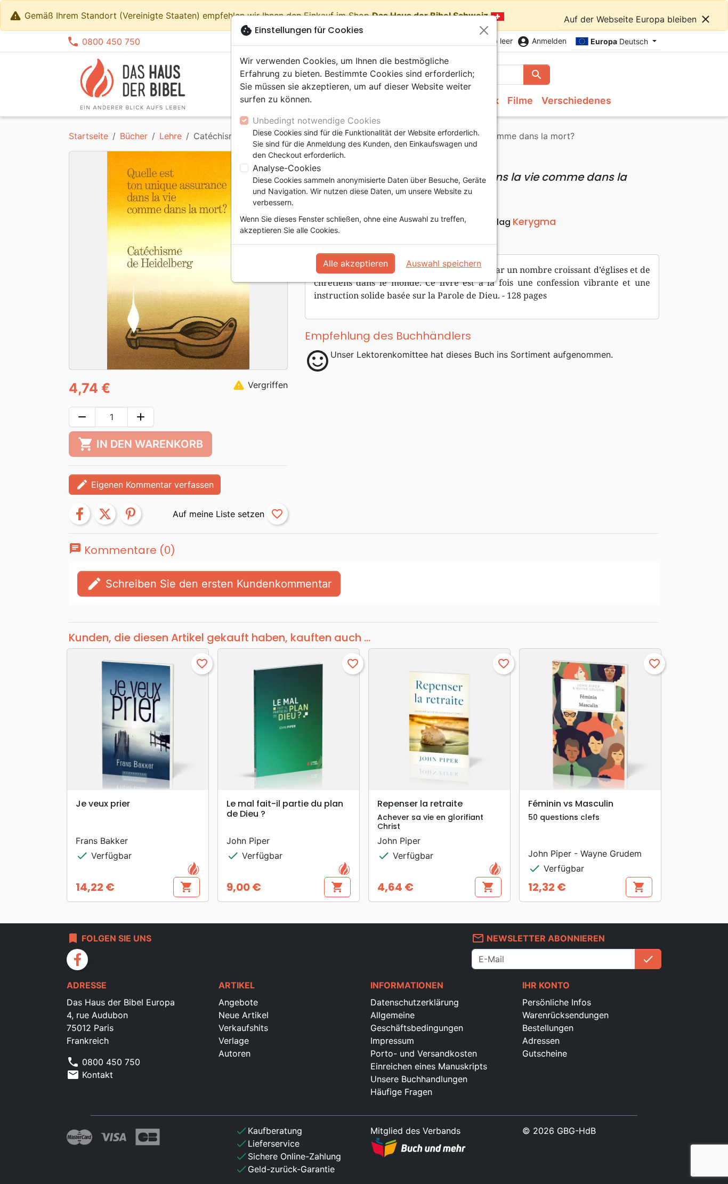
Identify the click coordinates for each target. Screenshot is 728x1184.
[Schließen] (483, 30)
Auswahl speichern (443, 263)
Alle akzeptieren (355, 263)
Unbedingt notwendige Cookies (317, 120)
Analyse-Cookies (287, 168)
